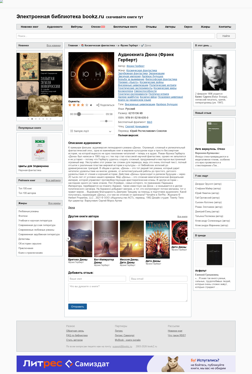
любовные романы (28, 211)
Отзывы (151, 26)
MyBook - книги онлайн (128, 340)
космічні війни (148, 96)
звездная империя (129, 76)
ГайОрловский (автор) (207, 197)
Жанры (205, 26)
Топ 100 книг (25, 188)
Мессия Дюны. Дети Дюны (129, 261)
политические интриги (162, 85)
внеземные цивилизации (133, 85)
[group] (91, 118)
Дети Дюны (153, 261)
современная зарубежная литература (38, 234)
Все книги (182, 216)
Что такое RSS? (177, 335)
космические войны (152, 82)
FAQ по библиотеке (77, 335)
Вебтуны (76, 26)
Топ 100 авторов (27, 193)
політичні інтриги (159, 94)
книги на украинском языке (134, 99)
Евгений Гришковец (206, 274)
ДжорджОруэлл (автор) (208, 183)
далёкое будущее (152, 76)
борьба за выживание (131, 79)
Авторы (170, 26)
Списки (96, 26)
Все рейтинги (53, 180)
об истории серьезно (29, 243)
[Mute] (96, 121)
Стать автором (74, 340)
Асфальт (200, 270)
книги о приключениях (30, 252)
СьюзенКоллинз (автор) (208, 202)
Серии (188, 26)
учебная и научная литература (35, 220)
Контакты (225, 26)
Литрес (119, 330)
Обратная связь (75, 330)
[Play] (82, 121)
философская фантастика (161, 79)
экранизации (157, 73)
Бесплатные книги (125, 26)
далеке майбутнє (128, 96)
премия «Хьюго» (128, 82)
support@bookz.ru (122, 346)
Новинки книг (29, 26)
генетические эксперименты (135, 88)
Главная (73, 45)
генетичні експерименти (133, 94)
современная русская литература (36, 225)
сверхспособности (145, 91)
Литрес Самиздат (124, 335)
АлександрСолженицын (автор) (212, 220)
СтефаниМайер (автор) (208, 188)
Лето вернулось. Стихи (210, 148)
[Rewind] (74, 121)
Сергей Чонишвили (137, 126)
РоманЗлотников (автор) (208, 207)
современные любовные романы (36, 229)
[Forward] (90, 121)
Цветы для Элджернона (33, 166)
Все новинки (54, 45)
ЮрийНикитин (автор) (207, 193)
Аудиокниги (55, 26)
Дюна (71, 207)
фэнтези (22, 216)
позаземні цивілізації (170, 96)
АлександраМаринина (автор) (211, 225)
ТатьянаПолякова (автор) (209, 216)
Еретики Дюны (77, 259)
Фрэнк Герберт (129, 45)
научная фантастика (29, 170)
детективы (24, 239)
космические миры (165, 88)
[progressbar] (91, 114)
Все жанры (54, 203)
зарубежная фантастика (133, 73)
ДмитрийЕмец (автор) (207, 211)
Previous (68, 238)
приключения (25, 248)
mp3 (149, 122)
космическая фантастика (100, 45)
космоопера (125, 91)
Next (187, 238)
